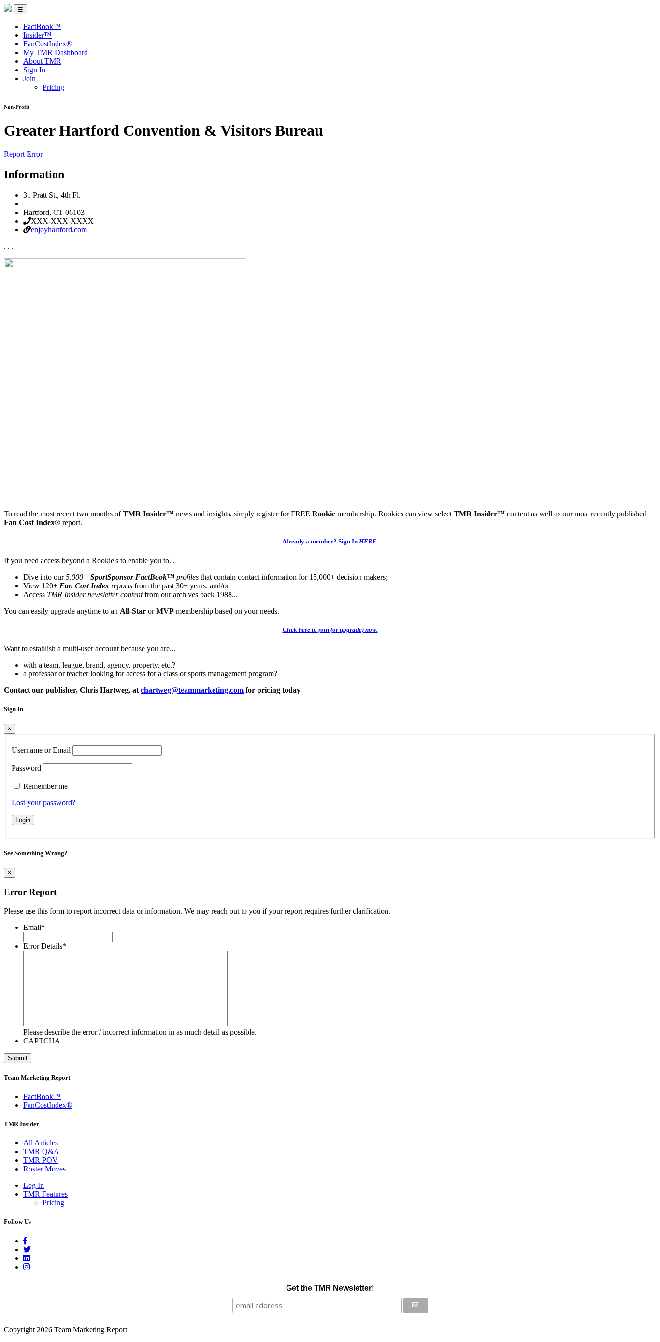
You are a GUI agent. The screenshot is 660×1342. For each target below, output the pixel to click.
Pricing (53, 87)
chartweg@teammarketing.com (192, 690)
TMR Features (45, 1194)
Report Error (23, 154)
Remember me (45, 786)
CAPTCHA (41, 1041)
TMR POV (40, 1160)
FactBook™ (42, 26)
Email (34, 927)
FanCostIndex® (47, 44)
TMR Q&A (41, 1151)
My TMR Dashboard (55, 52)
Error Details (44, 946)
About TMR (42, 61)
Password (26, 768)
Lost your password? (43, 803)
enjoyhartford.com (59, 230)
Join (29, 78)
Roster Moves (44, 1169)
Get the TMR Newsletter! (330, 1288)
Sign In (34, 70)
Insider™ (37, 35)
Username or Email (41, 750)
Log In (33, 1185)
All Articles (40, 1143)
